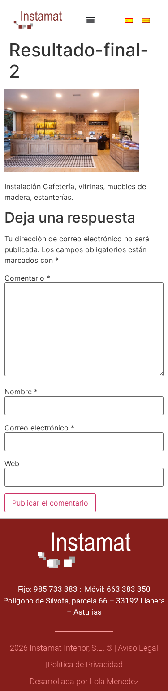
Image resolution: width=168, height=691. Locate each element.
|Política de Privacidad (84, 664)
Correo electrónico (39, 427)
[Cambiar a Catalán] (145, 20)
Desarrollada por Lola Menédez (84, 681)
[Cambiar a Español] (128, 20)
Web (11, 463)
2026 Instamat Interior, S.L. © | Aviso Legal (84, 648)
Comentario (27, 278)
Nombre (21, 391)
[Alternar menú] (90, 19)
